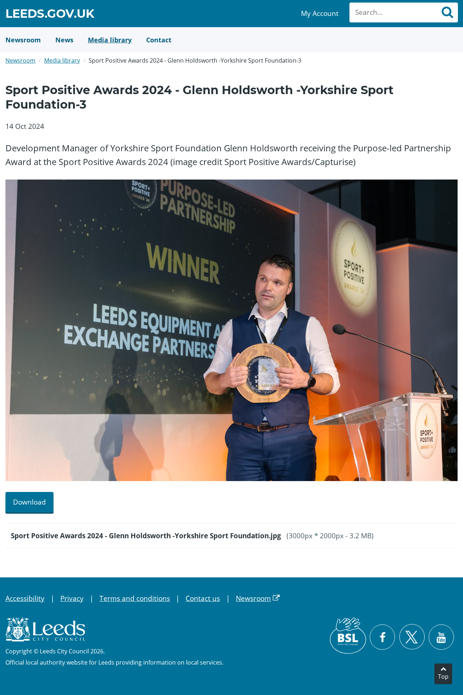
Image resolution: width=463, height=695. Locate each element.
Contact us (203, 598)
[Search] (447, 12)
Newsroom (20, 60)
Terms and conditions (134, 598)
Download (29, 502)
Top (443, 677)
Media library (62, 60)
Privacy (72, 598)
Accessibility (24, 598)
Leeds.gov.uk (49, 14)
